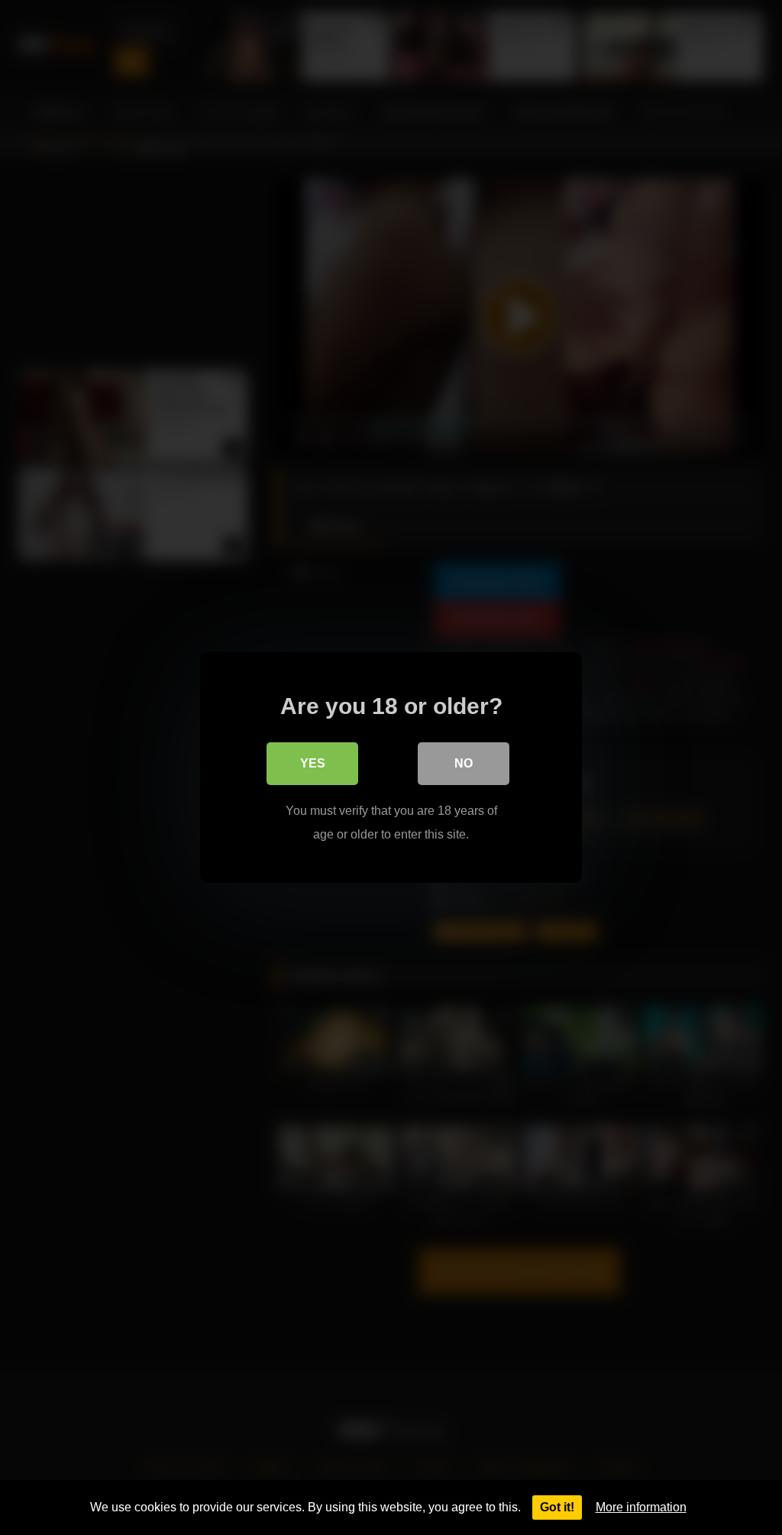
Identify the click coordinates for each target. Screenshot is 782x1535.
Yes (312, 763)
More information (641, 1507)
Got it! (557, 1507)
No (463, 763)
